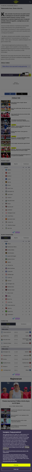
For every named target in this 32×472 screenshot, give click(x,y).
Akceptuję (16, 465)
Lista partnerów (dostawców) (10, 461)
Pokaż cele (16, 469)
